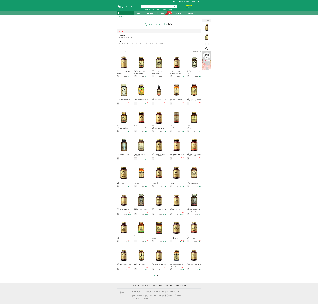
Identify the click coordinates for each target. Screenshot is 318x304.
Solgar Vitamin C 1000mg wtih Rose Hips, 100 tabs (194, 265)
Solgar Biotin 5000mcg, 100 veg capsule (124, 237)
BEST (152, 13)
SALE (162, 13)
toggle (196, 52)
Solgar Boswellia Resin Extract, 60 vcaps (141, 99)
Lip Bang (158, 9)
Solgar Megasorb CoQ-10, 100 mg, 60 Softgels (124, 210)
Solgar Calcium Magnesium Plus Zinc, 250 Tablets (141, 265)
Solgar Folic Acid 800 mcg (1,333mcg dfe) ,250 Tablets (124, 182)
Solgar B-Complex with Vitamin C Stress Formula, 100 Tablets (141, 210)
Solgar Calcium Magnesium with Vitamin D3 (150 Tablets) (159, 72)
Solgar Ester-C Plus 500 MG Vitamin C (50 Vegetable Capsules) (194, 210)
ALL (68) (121, 37)
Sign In (174, 1)
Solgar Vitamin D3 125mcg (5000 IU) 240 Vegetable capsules (124, 265)
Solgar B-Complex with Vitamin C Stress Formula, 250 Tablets (158, 154)
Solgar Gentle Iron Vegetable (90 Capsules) (194, 72)
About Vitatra (135, 285)
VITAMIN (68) (129, 37)
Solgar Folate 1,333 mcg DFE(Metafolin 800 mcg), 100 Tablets (194, 154)
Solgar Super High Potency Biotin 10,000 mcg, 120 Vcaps (177, 237)
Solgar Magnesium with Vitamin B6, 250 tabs (176, 182)
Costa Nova (170, 9)
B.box (153, 9)
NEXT (125, 51)
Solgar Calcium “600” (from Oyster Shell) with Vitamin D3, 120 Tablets (159, 265)
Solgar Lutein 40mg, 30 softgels (140, 126)
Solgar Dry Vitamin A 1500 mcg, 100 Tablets (177, 127)
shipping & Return (157, 285)
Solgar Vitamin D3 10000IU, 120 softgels (176, 99)
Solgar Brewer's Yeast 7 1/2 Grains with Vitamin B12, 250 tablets (176, 72)
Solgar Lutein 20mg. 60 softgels (176, 209)
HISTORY (207, 20)
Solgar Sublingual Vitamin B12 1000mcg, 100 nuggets (177, 154)
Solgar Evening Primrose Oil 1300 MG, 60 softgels (158, 182)
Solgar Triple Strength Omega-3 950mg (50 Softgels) (141, 182)
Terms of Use (168, 285)
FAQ (185, 285)
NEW (138, 13)
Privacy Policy (146, 285)
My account (181, 1)
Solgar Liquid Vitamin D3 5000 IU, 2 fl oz (159, 99)
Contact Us (178, 285)
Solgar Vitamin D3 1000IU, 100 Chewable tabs (159, 237)
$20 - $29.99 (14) (149, 43)
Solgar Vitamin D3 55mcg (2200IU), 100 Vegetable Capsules (193, 182)
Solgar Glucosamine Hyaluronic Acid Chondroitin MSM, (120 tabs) (159, 210)
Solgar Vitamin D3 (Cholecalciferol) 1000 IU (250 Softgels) (194, 99)
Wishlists (187, 1)
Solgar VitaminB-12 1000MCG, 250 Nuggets (194, 127)
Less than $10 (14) (129, 43)
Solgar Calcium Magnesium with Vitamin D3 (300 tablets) (194, 237)
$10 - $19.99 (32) (139, 43)
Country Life (147, 9)
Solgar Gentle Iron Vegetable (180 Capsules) (123, 99)
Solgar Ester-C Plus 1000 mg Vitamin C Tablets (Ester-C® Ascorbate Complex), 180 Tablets (159, 127)
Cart (198, 1)
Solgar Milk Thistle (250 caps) (140, 236)
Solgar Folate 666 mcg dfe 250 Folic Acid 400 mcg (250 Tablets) (124, 127)
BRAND (190, 13)
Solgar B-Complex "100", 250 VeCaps (124, 154)
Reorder (193, 1)
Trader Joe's (190, 7)
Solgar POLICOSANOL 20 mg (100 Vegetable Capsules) (141, 72)
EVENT (178, 13)
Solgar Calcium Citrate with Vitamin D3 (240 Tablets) (141, 154)
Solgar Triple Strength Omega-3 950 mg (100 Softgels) (176, 265)
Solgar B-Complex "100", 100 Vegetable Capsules (124, 72)
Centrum (164, 9)
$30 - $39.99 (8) (159, 43)
